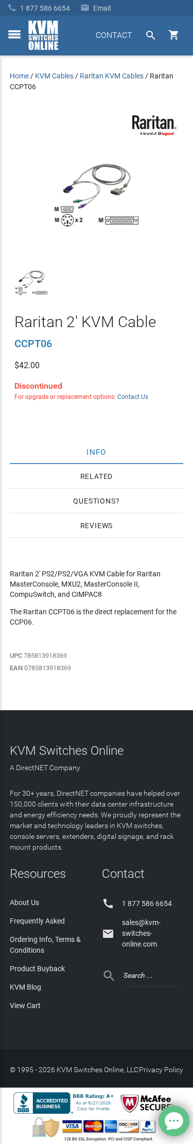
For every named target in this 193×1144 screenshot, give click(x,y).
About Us (24, 902)
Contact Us (132, 396)
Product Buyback (37, 969)
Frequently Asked (37, 921)
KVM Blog (25, 987)
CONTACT (114, 35)
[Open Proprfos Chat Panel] (174, 1121)
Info (96, 451)
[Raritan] (154, 133)
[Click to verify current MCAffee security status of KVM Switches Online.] (148, 1113)
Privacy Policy (161, 1070)
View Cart (25, 1005)
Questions (94, 501)
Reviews (96, 525)
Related (96, 476)
